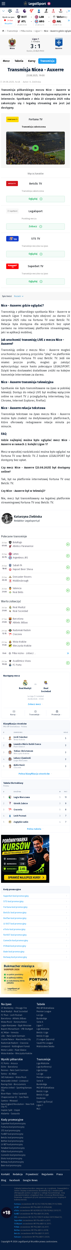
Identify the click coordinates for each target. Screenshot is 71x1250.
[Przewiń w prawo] (67, 20)
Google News (30, 1180)
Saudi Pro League (45, 1043)
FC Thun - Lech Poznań (11, 1015)
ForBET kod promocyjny (12, 1134)
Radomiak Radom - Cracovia (14, 1043)
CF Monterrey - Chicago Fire (14, 1008)
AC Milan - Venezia (9, 1032)
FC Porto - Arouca (9, 1063)
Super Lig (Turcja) (45, 1102)
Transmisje (12, 31)
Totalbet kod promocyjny (13, 1148)
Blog (3, 1180)
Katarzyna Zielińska (28, 517)
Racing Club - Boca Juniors (13, 1084)
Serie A (40, 1022)
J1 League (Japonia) (45, 1039)
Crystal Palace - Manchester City (16, 1039)
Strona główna (3, 31)
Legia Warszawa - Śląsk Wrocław (16, 1025)
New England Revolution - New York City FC (17, 1105)
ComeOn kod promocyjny (13, 1155)
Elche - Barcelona (9, 1067)
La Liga (40, 1015)
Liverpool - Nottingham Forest (15, 1046)
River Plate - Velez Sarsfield (14, 1094)
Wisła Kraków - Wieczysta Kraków (16, 1053)
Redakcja (18, 1174)
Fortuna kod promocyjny (12, 1127)
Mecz (6, 61)
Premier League (44, 1011)
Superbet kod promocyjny (13, 1123)
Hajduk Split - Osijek (10, 1110)
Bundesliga (42, 1018)
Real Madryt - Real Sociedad (14, 1011)
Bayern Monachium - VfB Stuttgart (17, 1029)
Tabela (18, 61)
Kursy (31, 61)
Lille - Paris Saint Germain (13, 1036)
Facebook (14, 1180)
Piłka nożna (26, 31)
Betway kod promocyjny (12, 1162)
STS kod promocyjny (10, 1130)
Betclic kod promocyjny (12, 1137)
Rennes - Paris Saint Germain (14, 1070)
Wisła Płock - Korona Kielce (14, 1022)
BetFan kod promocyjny (12, 1141)
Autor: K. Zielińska (32, 82)
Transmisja (47, 61)
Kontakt (5, 1174)
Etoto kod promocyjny (11, 1158)
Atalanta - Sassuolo (10, 1113)
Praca (59, 1174)
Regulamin (47, 1174)
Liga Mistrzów (43, 1029)
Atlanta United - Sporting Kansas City (16, 1089)
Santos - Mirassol (9, 1101)
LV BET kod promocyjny (12, 1144)
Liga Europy (42, 1070)
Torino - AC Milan (9, 1074)
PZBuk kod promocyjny (12, 1151)
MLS (38, 1109)
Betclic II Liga (43, 1036)
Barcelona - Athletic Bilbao (13, 1018)
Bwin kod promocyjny (11, 1165)
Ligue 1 (37, 31)
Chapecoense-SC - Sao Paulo (15, 1097)
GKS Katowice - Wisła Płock (13, 1077)
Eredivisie (41, 1098)
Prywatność (32, 1174)
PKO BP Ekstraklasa (45, 1008)
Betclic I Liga (42, 1032)
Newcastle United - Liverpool (14, 1081)
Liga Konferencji (44, 1067)
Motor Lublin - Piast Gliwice (13, 1050)
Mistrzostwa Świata (45, 1046)
